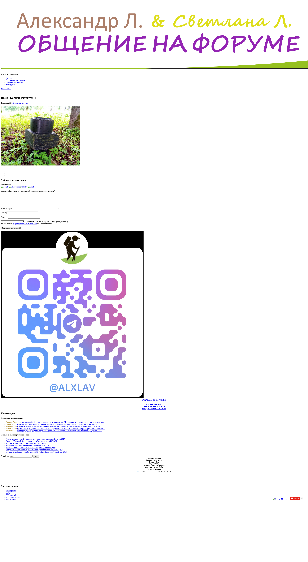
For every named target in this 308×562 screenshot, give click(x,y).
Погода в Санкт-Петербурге (154, 466)
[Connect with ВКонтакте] (14, 187)
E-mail (4, 217)
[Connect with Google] (5, 187)
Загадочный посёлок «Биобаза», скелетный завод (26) (28, 445)
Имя (3, 213)
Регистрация (11, 491)
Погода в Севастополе (154, 467)
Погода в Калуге (154, 464)
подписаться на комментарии (25, 224)
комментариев (13, 497)
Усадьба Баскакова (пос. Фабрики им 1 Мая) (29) (25, 443)
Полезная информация (15, 82)
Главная (9, 78)
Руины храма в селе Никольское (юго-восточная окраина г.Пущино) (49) (35, 439)
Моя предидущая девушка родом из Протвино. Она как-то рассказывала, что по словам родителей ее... (59, 431)
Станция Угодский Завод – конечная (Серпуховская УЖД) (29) (31, 441)
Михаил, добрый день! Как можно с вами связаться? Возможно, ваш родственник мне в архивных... (63, 422)
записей (11, 495)
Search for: (5, 456)
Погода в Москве (154, 458)
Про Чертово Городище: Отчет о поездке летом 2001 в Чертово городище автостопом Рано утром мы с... (60, 426)
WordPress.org (11, 499)
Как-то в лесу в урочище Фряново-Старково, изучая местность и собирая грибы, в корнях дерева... (57, 424)
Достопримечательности (16, 80)
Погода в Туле (154, 462)
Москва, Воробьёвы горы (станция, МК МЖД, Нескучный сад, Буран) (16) (36, 452)
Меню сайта (6, 89)
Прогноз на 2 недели (164, 471)
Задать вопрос (154, 404)
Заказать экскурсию (154, 400)
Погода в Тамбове (154, 469)
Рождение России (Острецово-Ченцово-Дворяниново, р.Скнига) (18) (34, 450)
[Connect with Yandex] (31, 187)
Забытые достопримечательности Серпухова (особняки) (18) (30, 448)
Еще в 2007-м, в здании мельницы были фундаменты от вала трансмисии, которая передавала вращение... (61, 429)
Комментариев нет (20, 103)
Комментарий (6, 208)
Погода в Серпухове (154, 460)
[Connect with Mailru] (24, 187)
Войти (8, 493)
